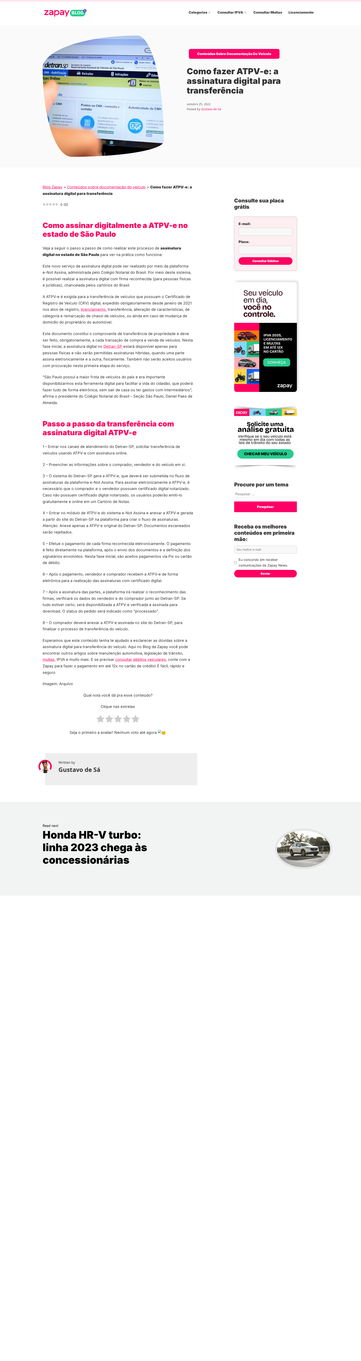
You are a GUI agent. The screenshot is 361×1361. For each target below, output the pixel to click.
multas (49, 659)
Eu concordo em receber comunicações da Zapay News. (263, 562)
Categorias (198, 12)
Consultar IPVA (230, 12)
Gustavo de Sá (211, 109)
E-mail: (245, 224)
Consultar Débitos (265, 261)
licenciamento (93, 309)
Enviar (265, 573)
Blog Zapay (52, 187)
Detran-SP (113, 346)
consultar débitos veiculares (140, 659)
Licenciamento (301, 12)
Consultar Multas (267, 12)
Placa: (244, 242)
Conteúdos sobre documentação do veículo (234, 54)
